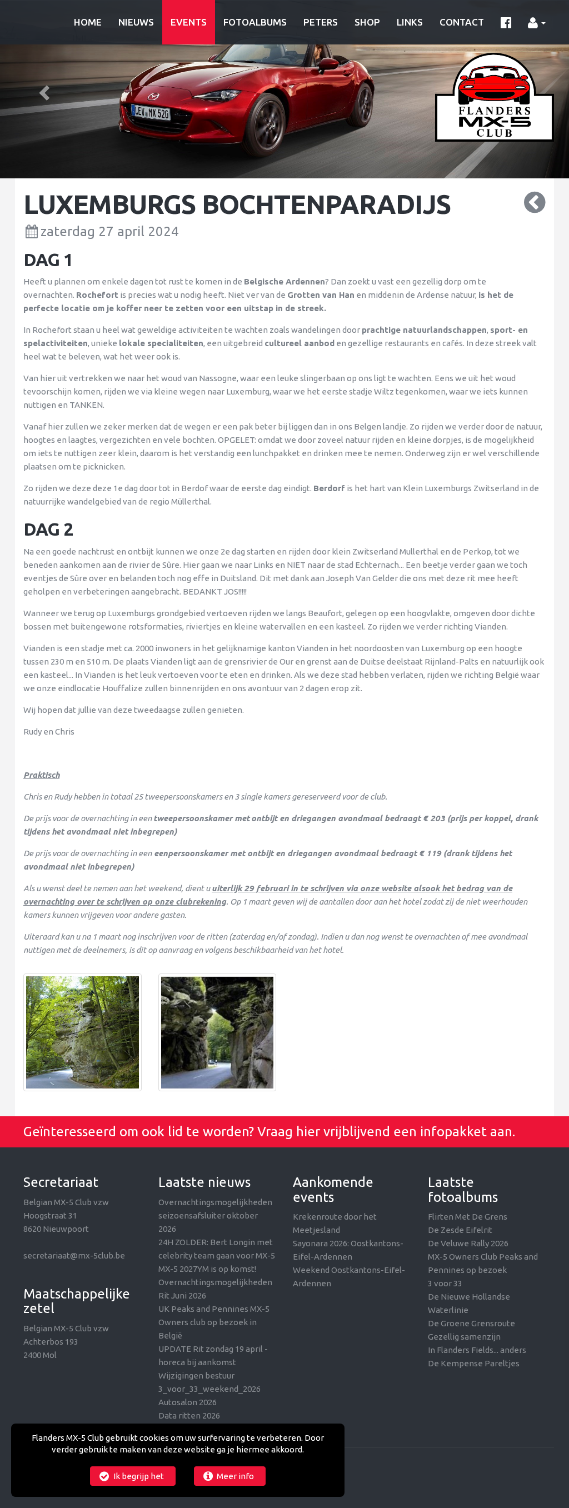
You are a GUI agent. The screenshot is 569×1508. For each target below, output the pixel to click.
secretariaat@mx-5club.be (74, 1255)
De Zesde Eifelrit (460, 1230)
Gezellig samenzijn (464, 1336)
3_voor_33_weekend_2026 (209, 1389)
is (482, 294)
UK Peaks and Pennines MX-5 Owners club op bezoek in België (213, 1322)
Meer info (234, 1476)
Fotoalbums (255, 22)
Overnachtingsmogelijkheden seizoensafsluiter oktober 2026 (215, 1215)
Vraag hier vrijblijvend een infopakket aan (384, 1131)
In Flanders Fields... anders (477, 1350)
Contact (462, 22)
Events (189, 22)
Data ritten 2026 (189, 1415)
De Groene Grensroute (471, 1323)
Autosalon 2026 (187, 1402)
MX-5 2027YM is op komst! (207, 1269)
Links (410, 22)
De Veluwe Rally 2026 (468, 1243)
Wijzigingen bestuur (196, 1375)
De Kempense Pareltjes (474, 1363)
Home (88, 22)
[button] (43, 89)
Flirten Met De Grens (467, 1216)
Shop (367, 22)
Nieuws (136, 22)
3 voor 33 (445, 1283)
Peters (320, 22)
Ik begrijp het (138, 1476)
